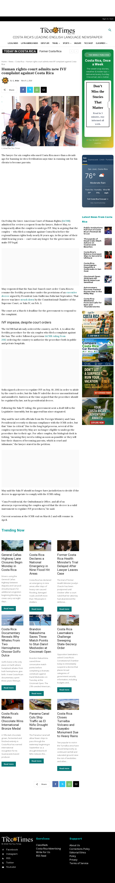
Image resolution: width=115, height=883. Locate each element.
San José (85, 159)
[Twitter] (30, 90)
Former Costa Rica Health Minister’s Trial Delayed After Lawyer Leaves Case (67, 564)
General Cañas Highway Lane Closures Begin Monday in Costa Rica (11, 562)
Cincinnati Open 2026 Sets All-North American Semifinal (92, 279)
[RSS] (2, 858)
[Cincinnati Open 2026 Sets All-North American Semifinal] (108, 279)
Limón (102, 159)
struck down (27, 299)
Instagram (12, 853)
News (11, 61)
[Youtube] (2, 867)
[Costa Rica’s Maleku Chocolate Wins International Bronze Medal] (12, 704)
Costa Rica (19, 61)
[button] (110, 30)
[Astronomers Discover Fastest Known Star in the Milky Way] (108, 290)
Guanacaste (93, 159)
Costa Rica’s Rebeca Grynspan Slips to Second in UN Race (93, 255)
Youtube (11, 866)
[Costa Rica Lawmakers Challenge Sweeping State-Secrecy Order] (68, 620)
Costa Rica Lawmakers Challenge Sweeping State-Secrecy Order (67, 638)
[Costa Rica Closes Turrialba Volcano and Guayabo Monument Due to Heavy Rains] (68, 704)
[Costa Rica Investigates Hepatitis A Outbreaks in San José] (108, 266)
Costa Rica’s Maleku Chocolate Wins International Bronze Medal (12, 721)
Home (4, 61)
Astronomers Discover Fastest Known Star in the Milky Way (93, 290)
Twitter (10, 862)
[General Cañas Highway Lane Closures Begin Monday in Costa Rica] (12, 545)
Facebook (12, 849)
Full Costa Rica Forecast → (97, 199)
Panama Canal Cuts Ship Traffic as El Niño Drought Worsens (39, 721)
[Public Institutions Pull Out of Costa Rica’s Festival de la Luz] (108, 230)
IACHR (66, 221)
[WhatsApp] (37, 90)
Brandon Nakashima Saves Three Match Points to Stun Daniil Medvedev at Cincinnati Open (40, 640)
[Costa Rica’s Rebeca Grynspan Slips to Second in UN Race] (108, 254)
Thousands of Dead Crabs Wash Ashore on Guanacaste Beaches (92, 243)
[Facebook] (23, 90)
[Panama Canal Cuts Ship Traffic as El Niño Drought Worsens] (40, 704)
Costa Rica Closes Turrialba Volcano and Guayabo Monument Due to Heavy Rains (67, 725)
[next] (76, 51)
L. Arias (16, 80)
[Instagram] (2, 853)
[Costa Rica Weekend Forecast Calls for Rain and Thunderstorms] (108, 301)
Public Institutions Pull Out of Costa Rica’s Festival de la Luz (93, 231)
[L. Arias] (5, 80)
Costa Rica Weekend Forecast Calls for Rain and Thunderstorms (93, 303)
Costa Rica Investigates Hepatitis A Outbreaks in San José (92, 267)
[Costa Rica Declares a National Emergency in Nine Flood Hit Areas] (40, 545)
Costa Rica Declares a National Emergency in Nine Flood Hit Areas (39, 564)
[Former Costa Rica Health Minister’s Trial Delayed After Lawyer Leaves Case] (68, 545)
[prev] (71, 51)
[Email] (44, 90)
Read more (9, 608)
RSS (8, 858)
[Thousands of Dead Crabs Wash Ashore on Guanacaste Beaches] (108, 241)
